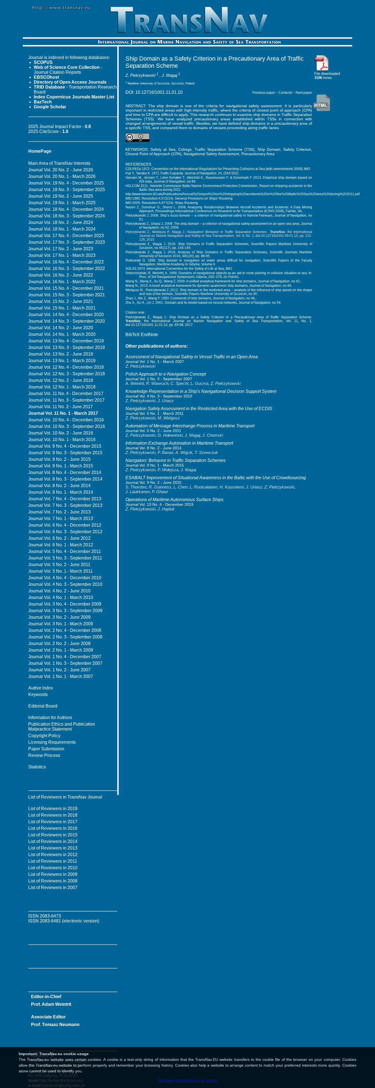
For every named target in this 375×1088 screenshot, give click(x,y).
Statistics (37, 767)
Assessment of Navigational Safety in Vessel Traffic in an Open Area (191, 356)
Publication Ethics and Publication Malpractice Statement (61, 726)
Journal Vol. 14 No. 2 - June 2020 (60, 327)
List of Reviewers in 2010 (52, 867)
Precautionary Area (258, 154)
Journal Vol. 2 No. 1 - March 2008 (60, 650)
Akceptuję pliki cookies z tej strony (187, 1080)
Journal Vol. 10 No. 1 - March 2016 (62, 439)
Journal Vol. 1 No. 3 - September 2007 (65, 663)
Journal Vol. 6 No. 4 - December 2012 (64, 525)
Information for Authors (50, 717)
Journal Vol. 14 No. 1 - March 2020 (62, 334)
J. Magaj (169, 75)
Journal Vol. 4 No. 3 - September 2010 (65, 584)
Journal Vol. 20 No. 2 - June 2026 (60, 169)
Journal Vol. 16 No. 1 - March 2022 (62, 281)
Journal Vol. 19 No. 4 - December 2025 (66, 183)
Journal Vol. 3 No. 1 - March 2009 (60, 623)
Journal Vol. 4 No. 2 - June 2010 (59, 591)
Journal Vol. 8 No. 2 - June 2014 (59, 485)
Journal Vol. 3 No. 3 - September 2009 (65, 610)
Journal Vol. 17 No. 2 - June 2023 (60, 248)
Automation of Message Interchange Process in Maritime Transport (189, 426)
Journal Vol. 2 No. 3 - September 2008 (65, 637)
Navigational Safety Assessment (211, 154)
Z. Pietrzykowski (140, 75)
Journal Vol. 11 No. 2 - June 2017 (60, 406)
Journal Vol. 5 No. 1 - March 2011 (60, 571)
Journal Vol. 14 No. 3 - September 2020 (66, 321)
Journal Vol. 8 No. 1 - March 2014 (60, 492)
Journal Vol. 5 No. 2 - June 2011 (59, 564)
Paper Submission (46, 748)
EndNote (149, 334)
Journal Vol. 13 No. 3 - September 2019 (66, 347)
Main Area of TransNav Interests (59, 163)
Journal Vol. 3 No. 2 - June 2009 (59, 617)
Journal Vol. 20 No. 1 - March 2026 (62, 176)
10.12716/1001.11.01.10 (159, 92)
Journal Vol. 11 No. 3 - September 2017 (66, 400)
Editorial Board (42, 706)
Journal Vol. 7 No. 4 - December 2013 (64, 498)
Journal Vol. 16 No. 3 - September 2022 (66, 268)
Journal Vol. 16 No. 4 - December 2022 (66, 262)
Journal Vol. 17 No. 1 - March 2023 (62, 255)
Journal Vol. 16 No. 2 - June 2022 (60, 275)
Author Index (40, 688)
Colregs (185, 149)
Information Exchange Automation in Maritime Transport (179, 443)
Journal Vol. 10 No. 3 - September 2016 (66, 426)
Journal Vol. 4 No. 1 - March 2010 (60, 597)
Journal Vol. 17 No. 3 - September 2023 (66, 242)
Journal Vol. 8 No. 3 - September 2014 (65, 479)
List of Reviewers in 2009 (52, 874)
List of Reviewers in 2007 (52, 887)
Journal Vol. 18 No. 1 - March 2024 (62, 229)
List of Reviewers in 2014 (52, 841)
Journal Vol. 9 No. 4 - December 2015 (64, 446)
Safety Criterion (297, 149)
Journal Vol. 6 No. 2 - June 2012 (59, 538)
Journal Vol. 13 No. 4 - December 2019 (66, 341)
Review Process (44, 755)
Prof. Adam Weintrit (51, 1004)
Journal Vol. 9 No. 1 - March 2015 (60, 466)
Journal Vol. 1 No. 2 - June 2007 (59, 669)
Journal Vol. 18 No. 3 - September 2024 (66, 216)
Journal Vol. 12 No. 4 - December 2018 (66, 367)
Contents (285, 93)
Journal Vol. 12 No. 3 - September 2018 (66, 373)
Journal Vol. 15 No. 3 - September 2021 (66, 294)
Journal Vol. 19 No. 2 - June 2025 (60, 196)
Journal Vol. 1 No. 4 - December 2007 (64, 656)
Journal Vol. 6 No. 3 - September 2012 (65, 531)
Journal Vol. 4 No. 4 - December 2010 (64, 577)
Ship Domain (269, 149)
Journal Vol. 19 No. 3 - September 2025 (66, 189)
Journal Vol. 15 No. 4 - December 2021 (66, 288)
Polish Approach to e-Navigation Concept (165, 374)
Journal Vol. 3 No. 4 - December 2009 (64, 604)
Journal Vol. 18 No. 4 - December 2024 (66, 209)
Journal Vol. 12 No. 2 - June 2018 (60, 380)
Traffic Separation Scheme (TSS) (224, 149)
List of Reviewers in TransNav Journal (65, 797)
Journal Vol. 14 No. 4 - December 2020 (66, 314)
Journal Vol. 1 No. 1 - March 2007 (60, 676)
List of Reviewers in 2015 (52, 835)
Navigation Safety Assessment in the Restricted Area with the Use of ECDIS (198, 408)
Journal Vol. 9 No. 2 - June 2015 (59, 459)
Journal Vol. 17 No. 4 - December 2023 (66, 235)
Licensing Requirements (52, 742)
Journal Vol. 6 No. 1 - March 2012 (60, 544)
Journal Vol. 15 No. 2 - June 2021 (60, 301)
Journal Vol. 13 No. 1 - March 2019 (62, 360)
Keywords (38, 694)
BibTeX (132, 334)
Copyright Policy (44, 735)
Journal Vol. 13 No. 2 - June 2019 (60, 354)
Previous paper (263, 93)
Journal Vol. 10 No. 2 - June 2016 (60, 433)
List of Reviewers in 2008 (52, 881)
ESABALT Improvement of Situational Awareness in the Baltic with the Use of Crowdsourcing (215, 477)
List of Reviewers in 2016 (52, 828)
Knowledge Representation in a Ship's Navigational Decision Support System (200, 391)
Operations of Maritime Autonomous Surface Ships (174, 499)
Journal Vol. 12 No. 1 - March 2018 (62, 387)
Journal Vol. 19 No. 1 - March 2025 (62, 202)
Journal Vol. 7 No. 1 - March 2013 (60, 518)
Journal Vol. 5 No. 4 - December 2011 (64, 551)
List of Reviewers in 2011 (52, 861)
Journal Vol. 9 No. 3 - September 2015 (65, 452)
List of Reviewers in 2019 (52, 808)
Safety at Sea (162, 149)
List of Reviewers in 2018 (52, 815)
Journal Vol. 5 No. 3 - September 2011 (65, 558)
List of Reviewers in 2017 (52, 821)
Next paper (304, 93)
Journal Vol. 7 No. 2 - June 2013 (59, 512)
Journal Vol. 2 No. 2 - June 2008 (59, 643)
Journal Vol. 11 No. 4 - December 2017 (65, 393)
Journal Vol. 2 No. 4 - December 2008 (64, 630)
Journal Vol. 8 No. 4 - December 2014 (64, 472)
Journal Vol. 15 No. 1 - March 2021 (62, 308)
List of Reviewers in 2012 (52, 854)
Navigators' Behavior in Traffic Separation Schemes (175, 460)
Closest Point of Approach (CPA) (153, 154)
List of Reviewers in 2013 (52, 848)
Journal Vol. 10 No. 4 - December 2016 (66, 419)
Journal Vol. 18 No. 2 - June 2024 (60, 222)
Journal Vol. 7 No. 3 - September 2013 (65, 505)
